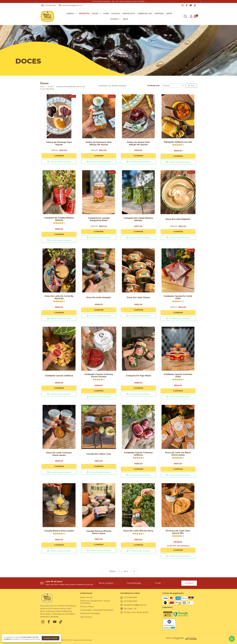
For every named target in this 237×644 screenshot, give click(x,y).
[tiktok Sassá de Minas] (195, 5)
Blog (125, 19)
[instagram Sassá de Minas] (182, 5)
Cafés (106, 13)
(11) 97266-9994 (50, 5)
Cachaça (115, 13)
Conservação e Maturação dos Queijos (96, 610)
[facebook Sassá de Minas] (187, 5)
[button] (59, 161)
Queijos (70, 13)
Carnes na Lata (144, 13)
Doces (95, 13)
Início (42, 86)
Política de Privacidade (90, 613)
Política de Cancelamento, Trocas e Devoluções (95, 602)
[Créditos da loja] (190, 638)
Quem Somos (86, 597)
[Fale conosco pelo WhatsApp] (232, 639)
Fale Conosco (86, 617)
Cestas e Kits (128, 13)
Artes (169, 13)
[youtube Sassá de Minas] (191, 5)
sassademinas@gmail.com (72, 5)
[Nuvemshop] (175, 639)
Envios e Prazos (87, 606)
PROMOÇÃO (84, 13)
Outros (114, 19)
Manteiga (159, 13)
